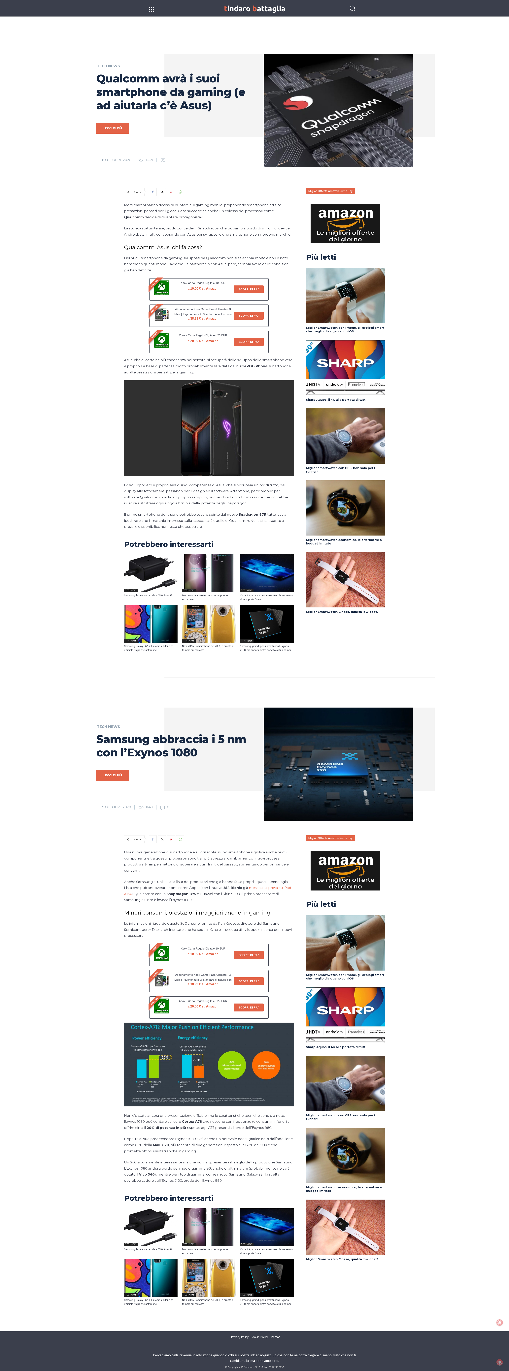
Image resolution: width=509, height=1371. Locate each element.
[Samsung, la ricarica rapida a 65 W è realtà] (151, 573)
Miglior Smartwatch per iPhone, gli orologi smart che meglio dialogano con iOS (345, 329)
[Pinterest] (171, 192)
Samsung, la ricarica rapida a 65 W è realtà (148, 595)
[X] (162, 192)
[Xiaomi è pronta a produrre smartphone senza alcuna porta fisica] (267, 573)
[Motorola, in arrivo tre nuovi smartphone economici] (209, 573)
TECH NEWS (108, 66)
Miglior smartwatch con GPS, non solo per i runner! (340, 469)
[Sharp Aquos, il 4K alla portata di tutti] (345, 367)
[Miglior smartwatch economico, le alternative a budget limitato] (345, 508)
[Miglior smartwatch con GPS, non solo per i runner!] (345, 436)
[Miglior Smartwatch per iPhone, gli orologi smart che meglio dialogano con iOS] (345, 295)
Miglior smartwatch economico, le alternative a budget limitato (344, 541)
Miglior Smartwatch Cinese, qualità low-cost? (342, 612)
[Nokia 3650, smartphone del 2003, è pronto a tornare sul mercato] (209, 624)
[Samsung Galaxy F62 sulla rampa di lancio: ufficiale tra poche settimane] (151, 624)
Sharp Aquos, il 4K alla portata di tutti (336, 399)
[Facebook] (153, 192)
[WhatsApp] (180, 192)
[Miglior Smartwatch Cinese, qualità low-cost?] (345, 579)
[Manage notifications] (499, 1362)
